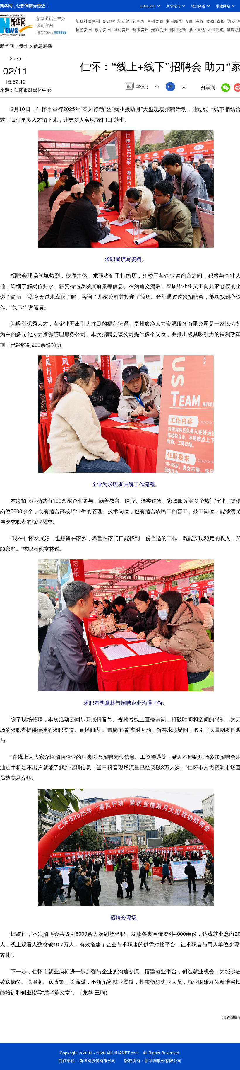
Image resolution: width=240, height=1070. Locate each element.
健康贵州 (140, 29)
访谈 (231, 21)
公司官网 (45, 25)
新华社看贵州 (88, 21)
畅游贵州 (84, 29)
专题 (210, 21)
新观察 (109, 21)
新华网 (7, 45)
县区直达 (197, 29)
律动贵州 (121, 29)
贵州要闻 (155, 21)
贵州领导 (174, 21)
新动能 (123, 21)
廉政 (199, 21)
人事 (189, 21)
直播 (221, 21)
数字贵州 (103, 29)
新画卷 (138, 21)
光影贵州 (159, 29)
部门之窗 (178, 29)
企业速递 (216, 29)
